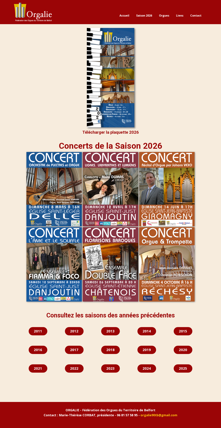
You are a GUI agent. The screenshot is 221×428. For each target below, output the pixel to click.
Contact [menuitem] (195, 15)
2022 (74, 368)
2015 (183, 331)
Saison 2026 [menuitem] (144, 15)
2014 (147, 331)
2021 (38, 368)
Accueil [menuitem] (124, 15)
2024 (147, 368)
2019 (147, 349)
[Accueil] (32, 12)
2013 (110, 331)
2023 (110, 368)
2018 (110, 349)
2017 (74, 349)
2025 (183, 368)
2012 (74, 331)
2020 (183, 349)
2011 (38, 331)
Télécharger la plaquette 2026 (110, 132)
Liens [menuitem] (179, 15)
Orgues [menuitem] (164, 15)
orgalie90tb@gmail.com (159, 415)
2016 (38, 349)
